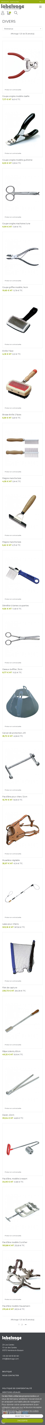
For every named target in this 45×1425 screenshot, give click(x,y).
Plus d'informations (10, 1411)
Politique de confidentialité (17, 1388)
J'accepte (22, 1421)
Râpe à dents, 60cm (11, 1051)
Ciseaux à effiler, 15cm (12, 669)
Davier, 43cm (8, 1115)
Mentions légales (11, 1392)
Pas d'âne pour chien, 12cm (14, 797)
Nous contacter (10, 1375)
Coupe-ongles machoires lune (16, 223)
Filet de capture (9, 988)
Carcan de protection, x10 (14, 733)
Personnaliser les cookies (28, 1411)
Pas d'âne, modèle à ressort (14, 1179)
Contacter (14, 2)
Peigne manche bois (11, 478)
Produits (5, 2)
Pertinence (23, 29)
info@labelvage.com (10, 1359)
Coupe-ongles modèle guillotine (17, 160)
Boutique (7, 1372)
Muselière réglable (11, 860)
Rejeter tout (22, 1416)
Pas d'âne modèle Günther (14, 1242)
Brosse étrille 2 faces (11, 415)
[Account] (3, 12)
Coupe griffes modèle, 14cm (15, 287)
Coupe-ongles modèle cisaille (15, 96)
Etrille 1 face (7, 351)
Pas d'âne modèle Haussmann (16, 1306)
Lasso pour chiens (10, 924)
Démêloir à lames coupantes (15, 605)
